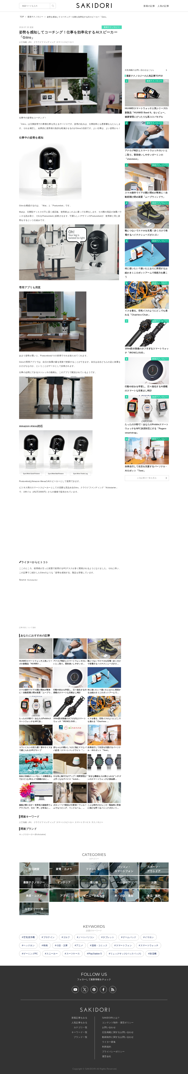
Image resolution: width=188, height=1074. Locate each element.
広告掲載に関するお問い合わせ (118, 1032)
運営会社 (106, 1056)
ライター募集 (109, 1042)
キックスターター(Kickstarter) (32, 834)
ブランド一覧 (80, 1037)
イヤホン (149, 937)
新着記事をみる (79, 1017)
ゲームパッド (129, 937)
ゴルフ (66, 937)
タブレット (108, 937)
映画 (45, 945)
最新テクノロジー (112, 27)
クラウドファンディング (44, 42)
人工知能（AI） (26, 42)
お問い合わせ (109, 1027)
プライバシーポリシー (113, 1051)
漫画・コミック (99, 945)
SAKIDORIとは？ (111, 1017)
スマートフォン (124, 945)
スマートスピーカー (65, 42)
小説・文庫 (62, 945)
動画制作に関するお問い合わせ (118, 1037)
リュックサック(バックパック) (125, 953)
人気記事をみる (79, 1022)
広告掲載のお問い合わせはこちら (139, 70)
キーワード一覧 (79, 1032)
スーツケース (73, 953)
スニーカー (52, 953)
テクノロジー (97, 822)
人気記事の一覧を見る (147, 478)
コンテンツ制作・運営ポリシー (118, 1022)
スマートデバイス (82, 822)
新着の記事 (149, 6)
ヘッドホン (29, 945)
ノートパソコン (86, 937)
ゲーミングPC (30, 953)
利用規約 (106, 1046)
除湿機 (153, 953)
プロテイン (49, 937)
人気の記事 (163, 6)
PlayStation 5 (95, 953)
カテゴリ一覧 (80, 1027)
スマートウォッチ (149, 945)
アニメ (79, 945)
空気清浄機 (29, 937)
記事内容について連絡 (27, 627)
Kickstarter (32, 580)
